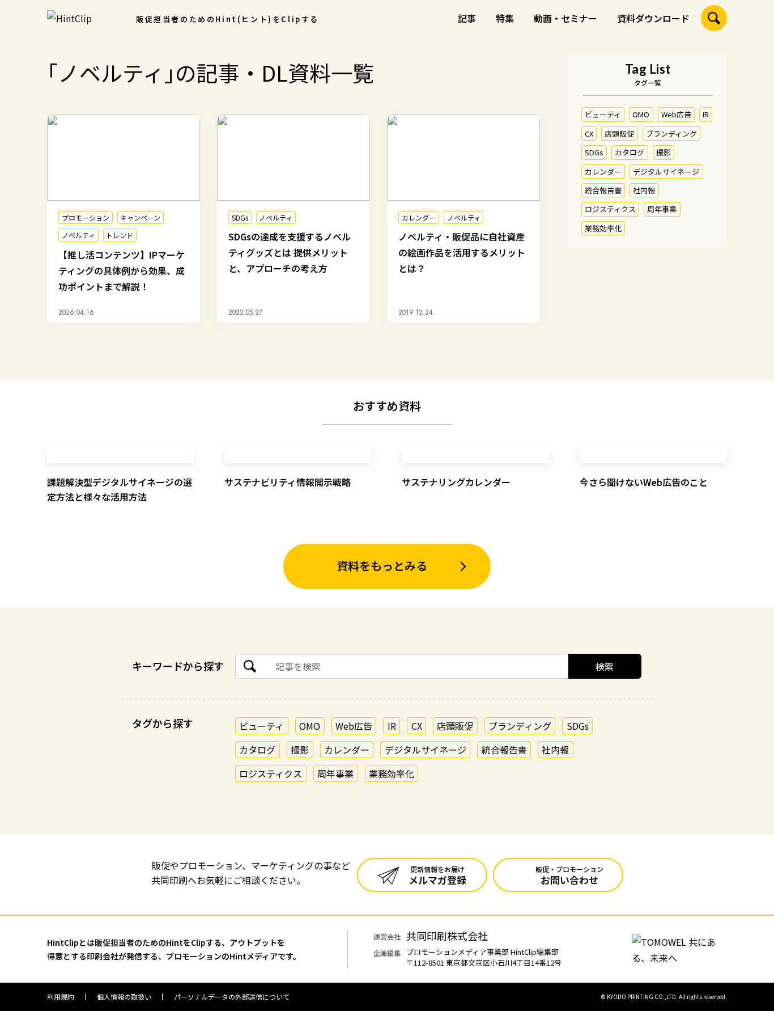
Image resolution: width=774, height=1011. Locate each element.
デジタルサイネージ (666, 171)
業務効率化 (603, 227)
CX (589, 133)
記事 (467, 18)
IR (706, 114)
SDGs (594, 152)
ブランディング (671, 133)
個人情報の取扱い (124, 996)
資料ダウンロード (653, 18)
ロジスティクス (610, 209)
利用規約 (60, 996)
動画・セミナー (565, 18)
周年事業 (662, 209)
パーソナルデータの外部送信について (232, 996)
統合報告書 (603, 190)
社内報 (644, 190)
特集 (505, 18)
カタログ (629, 152)
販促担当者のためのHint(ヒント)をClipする (227, 19)
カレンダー (603, 171)
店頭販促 (619, 133)
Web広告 (676, 114)
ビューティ (603, 114)
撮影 (663, 152)
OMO (640, 114)
